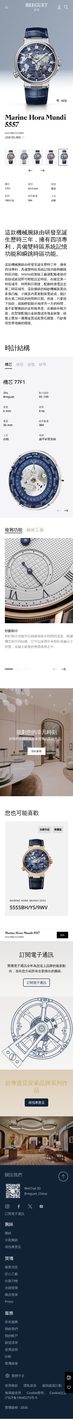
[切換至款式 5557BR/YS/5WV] (51, 157)
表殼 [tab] (20, 364)
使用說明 (11, 1349)
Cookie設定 (58, 1393)
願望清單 (11, 1342)
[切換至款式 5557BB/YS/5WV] (37, 157)
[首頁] (37, 7)
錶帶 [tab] (42, 364)
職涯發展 (11, 1294)
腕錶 (8, 1233)
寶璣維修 (11, 1363)
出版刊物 (11, 1281)
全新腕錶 (11, 1240)
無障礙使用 (13, 1393)
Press (9, 1301)
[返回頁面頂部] (63, 1176)
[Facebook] (18, 1206)
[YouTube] (41, 1206)
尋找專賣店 (36, 1102)
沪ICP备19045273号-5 (21, 1397)
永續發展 (11, 1287)
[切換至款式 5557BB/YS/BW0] (24, 157)
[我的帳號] (59, 7)
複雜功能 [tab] (13, 530)
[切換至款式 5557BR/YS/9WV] (10, 157)
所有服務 (11, 1322)
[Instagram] (7, 1206)
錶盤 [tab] (31, 364)
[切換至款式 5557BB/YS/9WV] (64, 157)
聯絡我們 (11, 1329)
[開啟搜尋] (66, 7)
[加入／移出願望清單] (69, 1387)
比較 (8, 1356)
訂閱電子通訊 (36, 982)
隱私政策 (30, 1385)
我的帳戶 (11, 1335)
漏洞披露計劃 (52, 1385)
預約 (62, 935)
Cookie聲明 (35, 1393)
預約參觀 (36, 751)
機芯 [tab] (8, 364)
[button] (69, 1377)
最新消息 (11, 1267)
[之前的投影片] (30, 170)
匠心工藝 (11, 1274)
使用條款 (11, 1385)
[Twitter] (30, 1206)
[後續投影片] (42, 170)
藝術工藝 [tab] (35, 530)
